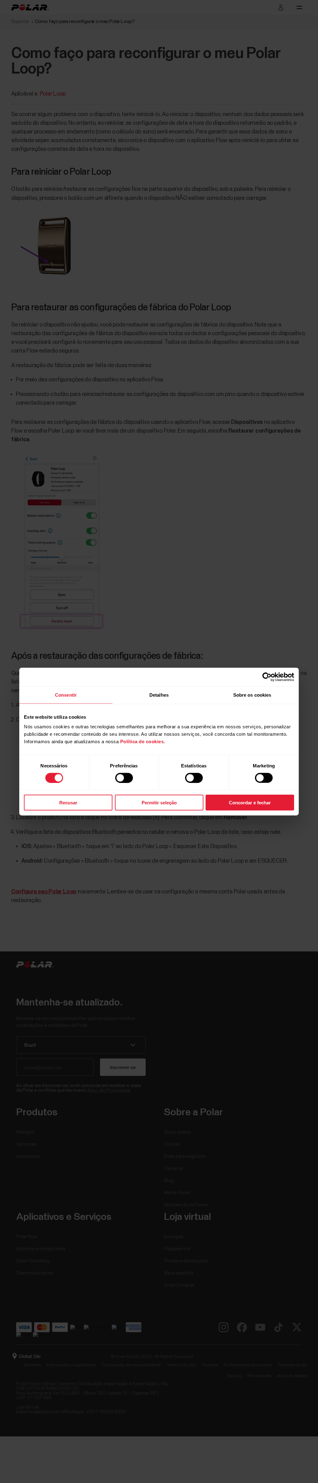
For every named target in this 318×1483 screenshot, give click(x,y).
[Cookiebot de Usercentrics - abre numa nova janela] (267, 676)
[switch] (124, 778)
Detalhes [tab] (159, 694)
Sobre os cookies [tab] (252, 694)
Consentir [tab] (66, 694)
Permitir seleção (159, 802)
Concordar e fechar (250, 802)
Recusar (68, 802)
